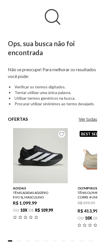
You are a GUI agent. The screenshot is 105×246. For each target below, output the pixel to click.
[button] (10, 240)
